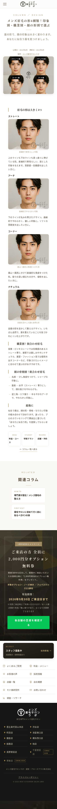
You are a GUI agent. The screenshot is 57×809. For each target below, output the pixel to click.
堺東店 (16, 760)
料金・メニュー (41, 665)
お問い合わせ (40, 689)
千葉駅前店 (41, 751)
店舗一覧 (11, 681)
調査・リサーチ (14, 697)
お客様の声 (12, 673)
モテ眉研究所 (13, 689)
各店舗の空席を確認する (29, 622)
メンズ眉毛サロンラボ (31, 54)
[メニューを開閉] (5, 4)
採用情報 (38, 673)
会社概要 (38, 681)
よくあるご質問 (14, 665)
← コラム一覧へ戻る (28, 449)
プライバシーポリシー (28, 777)
